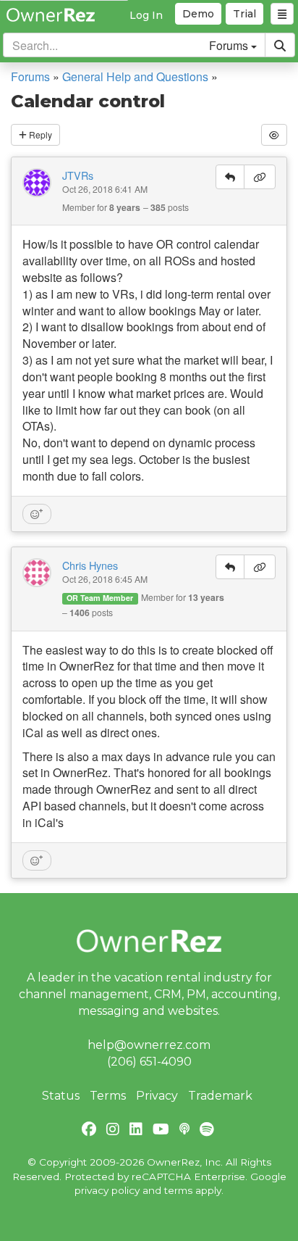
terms (178, 1190)
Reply (39, 134)
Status (61, 1096)
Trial (244, 13)
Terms (108, 1096)
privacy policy (107, 1190)
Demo (198, 13)
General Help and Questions (135, 76)
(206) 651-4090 (149, 1061)
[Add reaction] (36, 514)
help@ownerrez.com (149, 1045)
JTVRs (77, 175)
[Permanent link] (260, 177)
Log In (146, 15)
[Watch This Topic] (274, 134)
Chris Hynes (90, 565)
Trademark (220, 1096)
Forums (30, 76)
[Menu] (282, 14)
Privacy (157, 1096)
